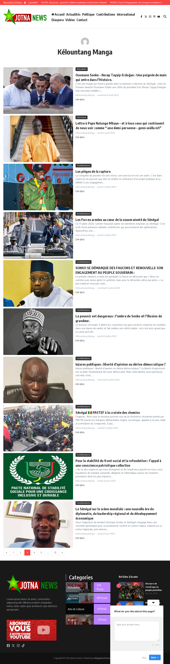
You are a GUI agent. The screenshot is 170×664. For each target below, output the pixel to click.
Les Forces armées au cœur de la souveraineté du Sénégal (117, 219)
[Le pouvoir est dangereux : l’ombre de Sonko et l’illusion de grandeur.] (38, 331)
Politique (88, 14)
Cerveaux (81, 117)
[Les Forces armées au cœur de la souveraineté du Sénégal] (38, 235)
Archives (73, 598)
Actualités (73, 14)
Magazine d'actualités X (105, 658)
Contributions (105, 14)
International (126, 14)
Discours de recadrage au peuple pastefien (153, 586)
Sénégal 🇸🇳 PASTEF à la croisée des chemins (108, 412)
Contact (82, 20)
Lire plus (80, 99)
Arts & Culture (76, 609)
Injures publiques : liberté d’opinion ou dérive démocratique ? (121, 364)
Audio (71, 620)
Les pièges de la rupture (93, 171)
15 (55, 552)
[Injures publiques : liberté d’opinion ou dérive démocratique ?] (38, 380)
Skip (144, 657)
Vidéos (70, 20)
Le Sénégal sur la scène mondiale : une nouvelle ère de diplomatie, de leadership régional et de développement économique (116, 513)
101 (102, 598)
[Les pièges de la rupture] (38, 187)
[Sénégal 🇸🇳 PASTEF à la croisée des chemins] (38, 428)
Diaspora (57, 20)
